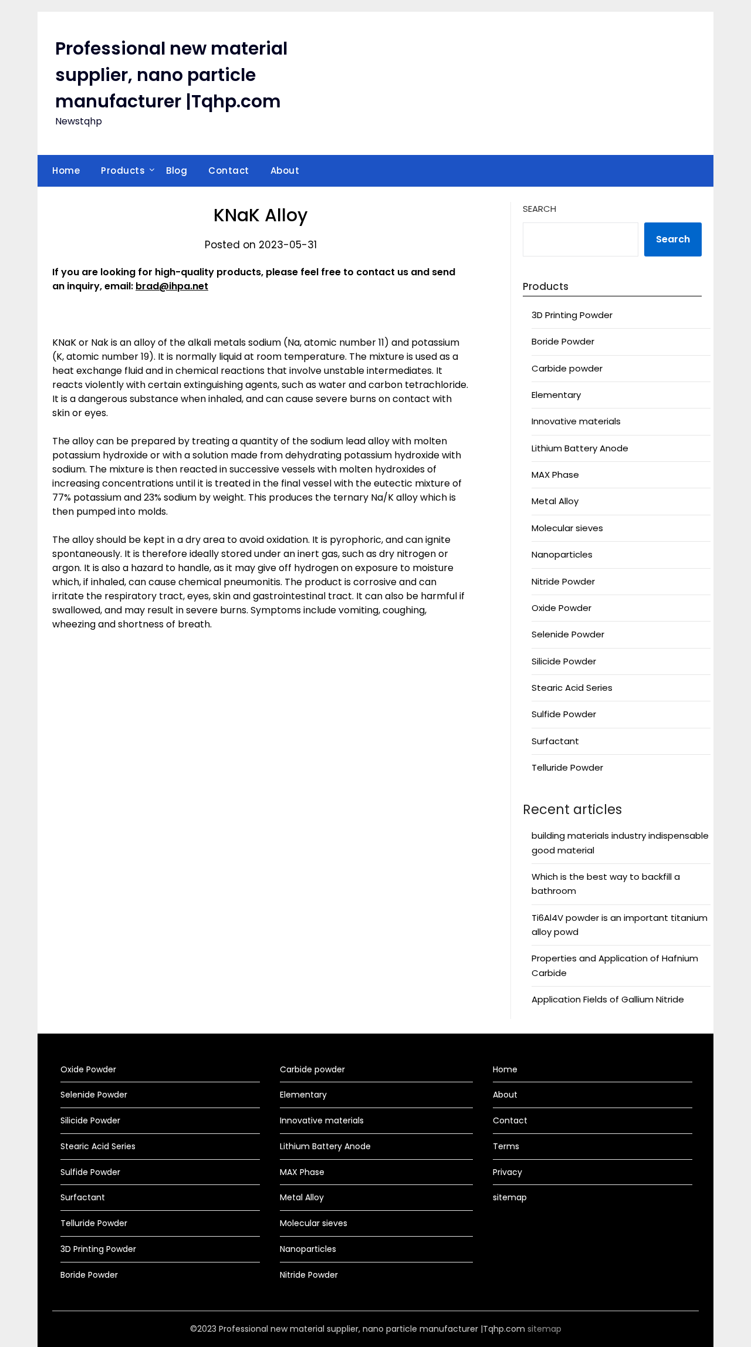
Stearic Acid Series (572, 687)
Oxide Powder (561, 608)
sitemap (510, 1197)
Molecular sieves (567, 528)
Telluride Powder (567, 767)
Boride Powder (563, 341)
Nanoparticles (562, 554)
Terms (506, 1146)
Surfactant (555, 741)
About (285, 170)
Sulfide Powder (564, 714)
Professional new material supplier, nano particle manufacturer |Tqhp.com (171, 75)
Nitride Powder (563, 581)
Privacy (507, 1172)
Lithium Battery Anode (580, 448)
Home (66, 170)
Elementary (556, 395)
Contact (228, 170)
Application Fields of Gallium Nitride (608, 999)
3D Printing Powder (572, 315)
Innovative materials (576, 421)
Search (539, 208)
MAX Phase (555, 474)
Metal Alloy (555, 501)
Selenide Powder (568, 634)
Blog (176, 170)
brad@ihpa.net (172, 286)
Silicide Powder (564, 661)
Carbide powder (567, 368)
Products (123, 170)
